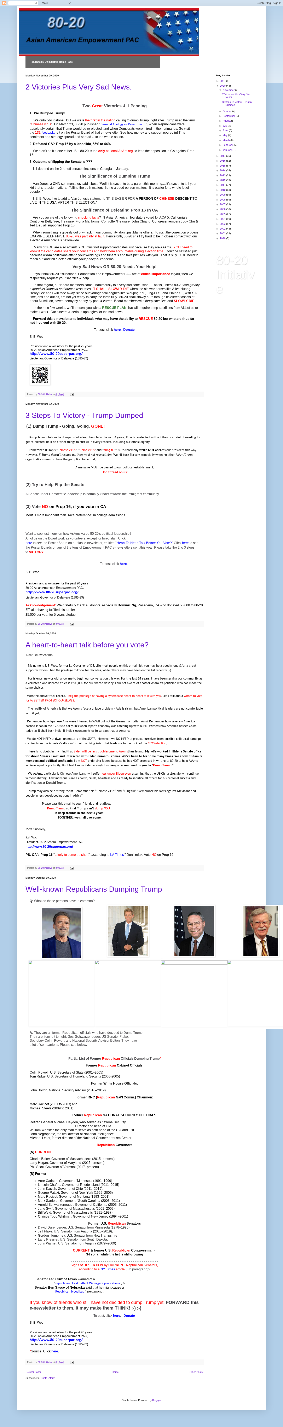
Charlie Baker (40, 1159)
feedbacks (48, 132)
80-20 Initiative (235, 274)
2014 (223, 170)
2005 (223, 214)
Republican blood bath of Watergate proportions (87, 1283)
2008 (223, 199)
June (226, 130)
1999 (223, 238)
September (229, 116)
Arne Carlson (47, 1181)
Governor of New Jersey (90, 1216)
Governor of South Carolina (80, 1200)
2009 (223, 194)
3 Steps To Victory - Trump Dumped (84, 415)
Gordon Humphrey (51, 1235)
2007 (223, 204)
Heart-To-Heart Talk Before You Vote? (144, 543)
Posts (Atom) (48, 1378)
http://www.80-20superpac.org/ (56, 354)
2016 (223, 160)
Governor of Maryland (65, 1163)
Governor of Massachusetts (71, 1159)
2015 (223, 165)
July (225, 125)
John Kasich (47, 1188)
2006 (223, 209)
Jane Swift (45, 1208)
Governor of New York (77, 1192)
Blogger (156, 1400)
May (225, 135)
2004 (223, 219)
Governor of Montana (74, 1196)
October (227, 111)
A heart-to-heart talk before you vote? (87, 645)
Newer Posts (34, 1372)
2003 (223, 224)
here (117, 329)
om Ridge (38, 1076)
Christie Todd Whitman (54, 1216)
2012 (223, 180)
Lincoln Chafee (49, 1184)
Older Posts (196, 1372)
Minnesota (102, 1227)
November (229, 90)
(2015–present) (103, 1159)
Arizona (86, 1231)
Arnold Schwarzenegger (55, 1204)
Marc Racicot (47, 1196)
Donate (129, 329)
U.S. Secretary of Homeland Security (74, 1076)
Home (115, 1372)
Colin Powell (39, 1072)
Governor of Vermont (60, 1167)
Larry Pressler (48, 1239)
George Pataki (48, 1192)
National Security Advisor (67, 1090)
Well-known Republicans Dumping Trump (93, 889)
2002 (223, 228)
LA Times (117, 854)
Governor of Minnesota (75, 1181)
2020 (223, 85)
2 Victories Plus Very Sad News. (78, 87)
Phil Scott (37, 1167)
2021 (223, 81)
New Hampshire (105, 1235)
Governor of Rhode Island (81, 1184)
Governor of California (91, 1204)
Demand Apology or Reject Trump (123, 124)
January (227, 150)
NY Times (107, 1269)
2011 (223, 185)
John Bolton (38, 1090)
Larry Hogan (39, 1163)
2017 (223, 156)
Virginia (90, 1243)
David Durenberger (52, 1227)
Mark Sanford (48, 1200)
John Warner (47, 1243)
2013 (223, 175)
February (228, 145)
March (226, 140)
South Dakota (97, 1239)
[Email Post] (71, 394)
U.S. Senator (77, 1227)
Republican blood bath (70, 1291)
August (227, 120)
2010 (223, 190)
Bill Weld (44, 1212)
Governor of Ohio (70, 1188)
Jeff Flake (45, 1231)
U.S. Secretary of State (66, 1072)
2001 (223, 233)
